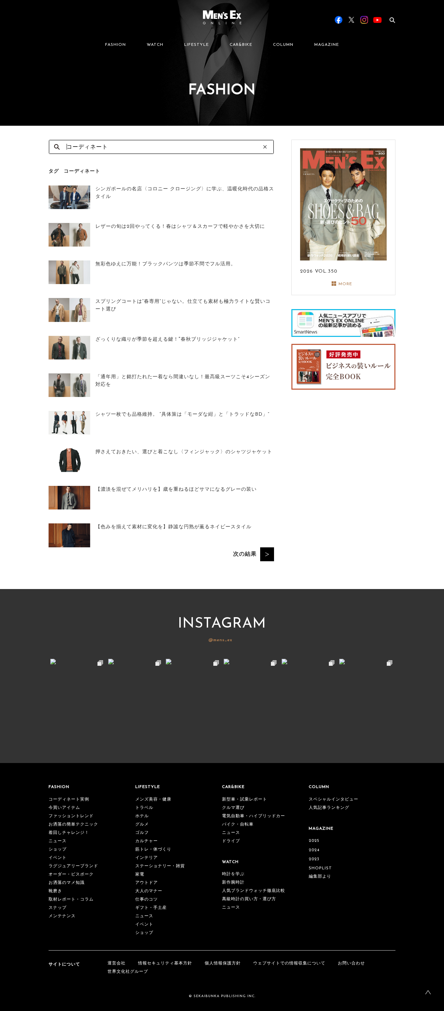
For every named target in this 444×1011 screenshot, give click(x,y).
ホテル (142, 816)
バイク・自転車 (238, 824)
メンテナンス (62, 916)
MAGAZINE (326, 45)
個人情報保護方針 (223, 963)
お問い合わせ (351, 963)
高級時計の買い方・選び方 (249, 899)
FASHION (115, 45)
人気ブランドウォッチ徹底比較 (253, 891)
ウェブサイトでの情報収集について (289, 963)
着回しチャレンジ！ (69, 833)
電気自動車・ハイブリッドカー (253, 816)
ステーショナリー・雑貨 (160, 866)
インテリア (146, 858)
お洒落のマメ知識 (67, 883)
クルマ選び (233, 808)
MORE (345, 284)
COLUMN (283, 45)
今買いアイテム (64, 808)
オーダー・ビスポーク (71, 874)
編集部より (320, 877)
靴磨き (55, 891)
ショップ (58, 849)
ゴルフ (142, 833)
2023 (314, 859)
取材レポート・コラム (71, 899)
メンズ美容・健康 (153, 799)
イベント (58, 858)
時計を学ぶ (233, 874)
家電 (139, 874)
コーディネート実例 (69, 799)
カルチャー (146, 841)
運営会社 (117, 963)
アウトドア (146, 883)
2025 (314, 841)
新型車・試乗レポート (244, 799)
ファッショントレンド (71, 816)
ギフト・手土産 (151, 908)
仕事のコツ (146, 899)
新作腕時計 (233, 882)
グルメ (142, 824)
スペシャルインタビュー (333, 799)
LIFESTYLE (196, 45)
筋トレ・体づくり (153, 849)
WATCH (155, 45)
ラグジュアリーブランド (73, 866)
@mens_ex (220, 640)
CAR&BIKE (241, 45)
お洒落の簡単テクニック (73, 824)
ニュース (58, 841)
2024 (314, 850)
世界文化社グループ (128, 972)
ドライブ (231, 841)
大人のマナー (148, 891)
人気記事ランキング (329, 808)
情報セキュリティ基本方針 (165, 963)
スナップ (58, 908)
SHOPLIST (320, 868)
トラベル (144, 808)
